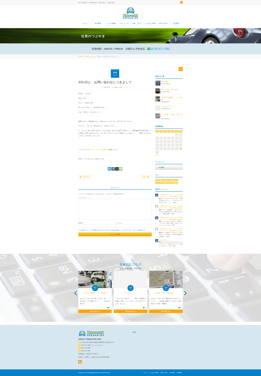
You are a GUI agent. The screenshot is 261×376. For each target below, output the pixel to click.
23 (180, 145)
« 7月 (157, 155)
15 (176, 141)
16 (180, 141)
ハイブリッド (160, 183)
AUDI (157, 180)
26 (165, 148)
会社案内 (176, 24)
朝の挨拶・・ (166, 81)
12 (165, 141)
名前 (80, 223)
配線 (175, 183)
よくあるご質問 (150, 24)
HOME (80, 56)
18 (161, 145)
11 (161, 141)
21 (172, 145)
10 (157, 141)
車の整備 (98, 24)
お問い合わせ (163, 24)
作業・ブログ (137, 24)
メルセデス (169, 183)
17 (157, 145)
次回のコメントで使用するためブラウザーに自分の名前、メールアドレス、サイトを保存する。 (114, 230)
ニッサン (174, 180)
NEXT (145, 177)
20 (169, 145)
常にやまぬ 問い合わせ (172, 89)
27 (169, 148)
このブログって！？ (168, 106)
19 (165, 145)
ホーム (85, 24)
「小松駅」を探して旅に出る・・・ (166, 293)
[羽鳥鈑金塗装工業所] (130, 14)
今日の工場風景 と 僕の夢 (95, 293)
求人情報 (172, 372)
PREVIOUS (86, 177)
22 (176, 145)
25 (161, 148)
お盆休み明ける (163, 240)
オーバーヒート (165, 180)
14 (172, 141)
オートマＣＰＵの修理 (98, 149)
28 (172, 148)
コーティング (124, 24)
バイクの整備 (111, 24)
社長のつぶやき (89, 56)
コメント (82, 197)
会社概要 (179, 372)
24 (157, 148)
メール (119, 223)
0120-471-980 (85, 345)
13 (169, 141)
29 (176, 148)
